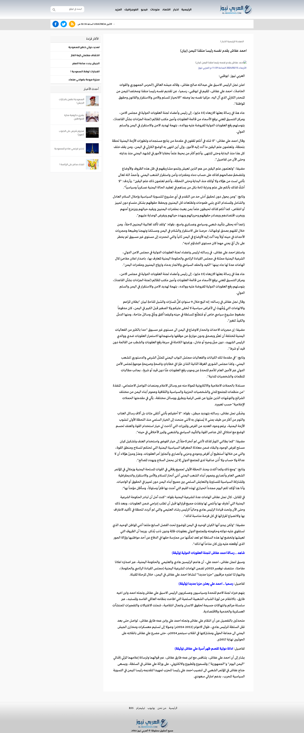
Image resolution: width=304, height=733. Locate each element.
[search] (54, 9)
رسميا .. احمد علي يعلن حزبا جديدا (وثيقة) (206, 584)
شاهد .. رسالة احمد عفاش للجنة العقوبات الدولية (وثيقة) (208, 553)
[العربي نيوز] (236, 9)
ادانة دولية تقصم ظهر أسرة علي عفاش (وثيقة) (204, 649)
